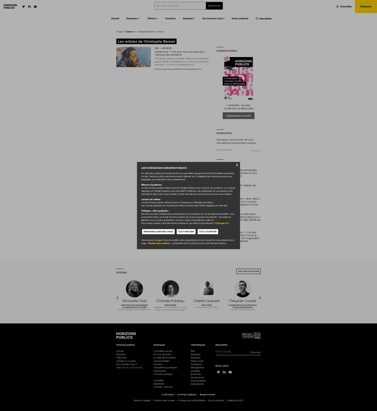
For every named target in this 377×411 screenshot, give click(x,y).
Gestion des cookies (159, 243)
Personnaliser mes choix (158, 231)
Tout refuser (186, 231)
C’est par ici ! (222, 223)
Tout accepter (208, 231)
